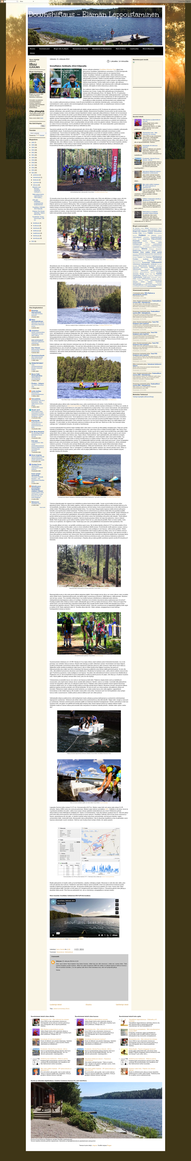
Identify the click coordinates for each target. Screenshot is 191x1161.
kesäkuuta (36, 225)
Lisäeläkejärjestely (157, 245)
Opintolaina (135, 254)
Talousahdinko (35, 399)
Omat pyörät (157, 252)
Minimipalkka (159, 248)
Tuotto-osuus (146, 277)
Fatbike (150, 233)
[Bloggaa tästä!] (77, 949)
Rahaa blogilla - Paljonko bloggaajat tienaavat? (142, 1049)
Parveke (160, 255)
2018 (33, 162)
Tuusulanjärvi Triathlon (156, 277)
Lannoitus (147, 244)
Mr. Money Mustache (37, 431)
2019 (33, 160)
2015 (33, 170)
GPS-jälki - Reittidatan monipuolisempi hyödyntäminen (38, 202)
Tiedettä (159, 274)
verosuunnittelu (151, 286)
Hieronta (135, 235)
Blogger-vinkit (137, 231)
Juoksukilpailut (137, 237)
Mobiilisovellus (137, 250)
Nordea (160, 250)
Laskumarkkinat (157, 244)
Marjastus (159, 247)
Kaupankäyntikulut (156, 237)
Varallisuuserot (137, 283)
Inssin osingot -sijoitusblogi (36, 474)
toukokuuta (36, 228)
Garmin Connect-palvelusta (108, 876)
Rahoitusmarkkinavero (138, 260)
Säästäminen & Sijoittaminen (102, 49)
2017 (33, 165)
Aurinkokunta (144, 229)
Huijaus (142, 235)
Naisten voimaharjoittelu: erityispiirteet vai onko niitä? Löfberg (38, 334)
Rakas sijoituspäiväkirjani (37, 320)
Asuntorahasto (137, 229)
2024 (33, 147)
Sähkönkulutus (137, 269)
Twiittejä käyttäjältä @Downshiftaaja (143, 397)
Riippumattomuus (137, 262)
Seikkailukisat (69, 952)
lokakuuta (36, 180)
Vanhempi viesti (122, 1005)
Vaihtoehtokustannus (156, 280)
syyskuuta (36, 182)
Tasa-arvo (153, 272)
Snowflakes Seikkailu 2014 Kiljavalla (39, 207)
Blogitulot (144, 231)
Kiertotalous (146, 239)
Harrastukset (60, 952)
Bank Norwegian (152, 229)
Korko (146, 242)
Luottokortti (136, 247)
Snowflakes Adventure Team (108, 69)
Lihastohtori (35, 330)
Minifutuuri (151, 248)
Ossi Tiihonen (35, 348)
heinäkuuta (36, 223)
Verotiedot (159, 283)
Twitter (134, 278)
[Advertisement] (37, 275)
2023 (33, 150)
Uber (160, 278)
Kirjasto (145, 241)
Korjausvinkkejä (137, 242)
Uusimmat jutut (44, 49)
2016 (33, 167)
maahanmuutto (143, 286)
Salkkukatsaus (156, 262)
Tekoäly (142, 274)
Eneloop (145, 233)
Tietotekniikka (137, 275)
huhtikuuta (36, 230)
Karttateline (146, 237)
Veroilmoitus (149, 283)
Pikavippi (135, 257)
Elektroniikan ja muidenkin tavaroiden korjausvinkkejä (150, 212)
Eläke (140, 233)
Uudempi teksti (56, 1005)
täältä (106, 809)
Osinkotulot (136, 255)
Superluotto (136, 267)
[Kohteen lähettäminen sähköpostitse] (75, 949)
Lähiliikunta (141, 247)
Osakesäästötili (157, 254)
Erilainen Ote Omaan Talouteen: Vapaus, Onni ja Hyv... (39, 212)
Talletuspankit (144, 270)
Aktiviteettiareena (154, 228)
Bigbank (160, 229)
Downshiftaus (158, 231)
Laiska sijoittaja (36, 391)
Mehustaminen (136, 248)
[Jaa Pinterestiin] (83, 949)
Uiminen (134, 280)
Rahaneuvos (35, 502)
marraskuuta (37, 177)
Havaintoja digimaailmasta (36, 311)
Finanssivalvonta (158, 233)
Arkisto (32, 53)
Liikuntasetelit (146, 245)
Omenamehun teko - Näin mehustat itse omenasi (150, 133)
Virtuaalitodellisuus (138, 285)
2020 (33, 157)
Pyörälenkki (157, 259)
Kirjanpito (136, 241)
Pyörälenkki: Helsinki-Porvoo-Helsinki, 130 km (151, 159)
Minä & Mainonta (148, 49)
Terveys (147, 274)
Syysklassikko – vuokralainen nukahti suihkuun (37, 467)
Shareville (159, 264)
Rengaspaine (151, 260)
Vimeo (81, 939)
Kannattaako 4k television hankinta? (51, 1039)
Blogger (109, 1145)
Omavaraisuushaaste (37, 355)
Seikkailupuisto (145, 264)
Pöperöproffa (35, 420)
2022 (33, 152)
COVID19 (150, 231)
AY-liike (142, 228)
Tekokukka (136, 274)
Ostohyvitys (141, 255)
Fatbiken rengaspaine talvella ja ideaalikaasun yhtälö (152, 199)
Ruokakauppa (146, 262)
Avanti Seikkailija (104, 588)
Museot (149, 250)
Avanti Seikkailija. (110, 259)
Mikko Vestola (73, 939)
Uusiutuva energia (143, 280)
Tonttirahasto (151, 275)
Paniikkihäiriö (155, 255)
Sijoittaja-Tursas (36, 464)
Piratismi (140, 257)
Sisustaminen (152, 265)
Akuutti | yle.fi (35, 410)
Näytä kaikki (42, 507)
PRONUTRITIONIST (37, 363)
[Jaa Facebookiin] (81, 949)
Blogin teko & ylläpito (61, 49)
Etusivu (32, 49)
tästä (41, 118)
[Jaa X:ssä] (79, 949)
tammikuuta (36, 238)
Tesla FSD (152, 274)
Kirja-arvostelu (156, 239)
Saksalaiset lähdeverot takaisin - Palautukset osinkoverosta (152, 172)
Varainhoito (158, 281)
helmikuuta (36, 235)
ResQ (160, 260)
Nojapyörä (155, 250)
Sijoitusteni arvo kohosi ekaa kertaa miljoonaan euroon (37, 324)
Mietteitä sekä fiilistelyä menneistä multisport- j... (37, 189)
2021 (33, 155)
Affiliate (147, 228)
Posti (144, 257)
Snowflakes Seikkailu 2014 (57, 939)
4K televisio (136, 228)
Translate (41, 135)
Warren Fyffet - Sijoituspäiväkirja (36, 375)
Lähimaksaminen (148, 247)
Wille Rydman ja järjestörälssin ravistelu (52, 1029)
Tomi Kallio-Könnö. (112, 399)
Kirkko (151, 241)
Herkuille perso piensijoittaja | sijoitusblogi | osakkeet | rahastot (37, 489)
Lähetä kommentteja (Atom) (61, 1008)
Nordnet (135, 252)
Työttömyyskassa (146, 278)
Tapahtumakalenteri (144, 272)
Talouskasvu (135, 272)
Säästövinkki (157, 269)
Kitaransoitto (159, 241)
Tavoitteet (159, 272)
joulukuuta (36, 175)
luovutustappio (136, 286)
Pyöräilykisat (157, 257)
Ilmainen (154, 235)
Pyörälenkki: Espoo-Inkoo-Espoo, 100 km (38, 218)
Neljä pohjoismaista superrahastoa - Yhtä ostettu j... (38, 196)
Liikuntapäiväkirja (137, 245)
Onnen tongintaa (36, 455)
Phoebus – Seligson (37, 383)
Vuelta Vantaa (148, 284)
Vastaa (58, 970)
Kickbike (135, 239)
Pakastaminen (148, 255)
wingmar (94, 1145)
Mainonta (155, 247)
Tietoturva (144, 275)
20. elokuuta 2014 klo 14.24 (70, 961)
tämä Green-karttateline (74, 406)
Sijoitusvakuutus (142, 265)
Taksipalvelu (135, 270)
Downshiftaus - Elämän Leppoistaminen (94, 14)
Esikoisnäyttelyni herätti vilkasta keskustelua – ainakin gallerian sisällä (37, 458)
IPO (149, 235)
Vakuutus (135, 281)
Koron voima (156, 242)
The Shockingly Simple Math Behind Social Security (37, 435)
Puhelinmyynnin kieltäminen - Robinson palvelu (54, 1059)
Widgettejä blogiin (157, 284)
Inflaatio (160, 235)
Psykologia (149, 257)
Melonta (144, 249)
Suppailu (151, 267)
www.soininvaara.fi (37, 340)
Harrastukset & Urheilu (80, 49)
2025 (33, 145)
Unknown (59, 961)
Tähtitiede (154, 278)
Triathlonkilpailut (137, 277)
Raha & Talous (121, 49)
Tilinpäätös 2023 (35, 503)
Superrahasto (144, 267)
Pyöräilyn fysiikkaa (140, 259)
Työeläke (139, 278)
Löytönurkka (134, 49)
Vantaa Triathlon (147, 281)
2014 (33, 172)
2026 (33, 142)
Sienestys (135, 265)
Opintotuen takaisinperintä (146, 254)
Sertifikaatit (153, 264)
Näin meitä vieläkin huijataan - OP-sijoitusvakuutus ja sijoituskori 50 (151, 186)
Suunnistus (159, 267)
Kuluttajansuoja (137, 244)
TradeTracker (158, 275)
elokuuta (35, 185)
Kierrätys (140, 239)
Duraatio (135, 233)
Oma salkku (145, 252)
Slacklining (159, 265)
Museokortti (144, 250)
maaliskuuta (36, 233)
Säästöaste (147, 269)
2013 (33, 241)
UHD (158, 278)
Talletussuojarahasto (156, 270)
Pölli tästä (34, 441)
